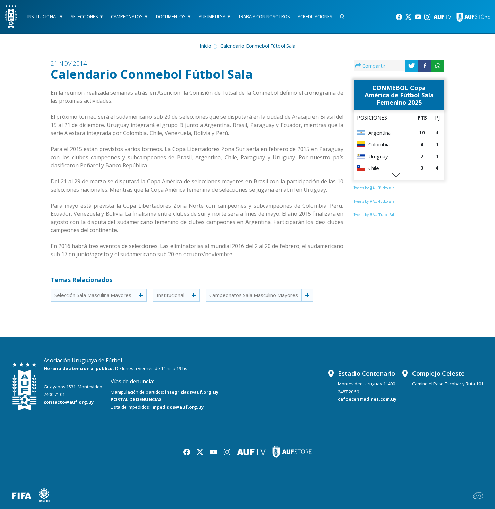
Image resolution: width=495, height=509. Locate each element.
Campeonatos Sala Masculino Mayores (253, 295)
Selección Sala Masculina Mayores (92, 295)
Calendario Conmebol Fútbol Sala (257, 45)
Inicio (205, 45)
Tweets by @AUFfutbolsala (374, 187)
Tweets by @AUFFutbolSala (375, 214)
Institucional (170, 295)
